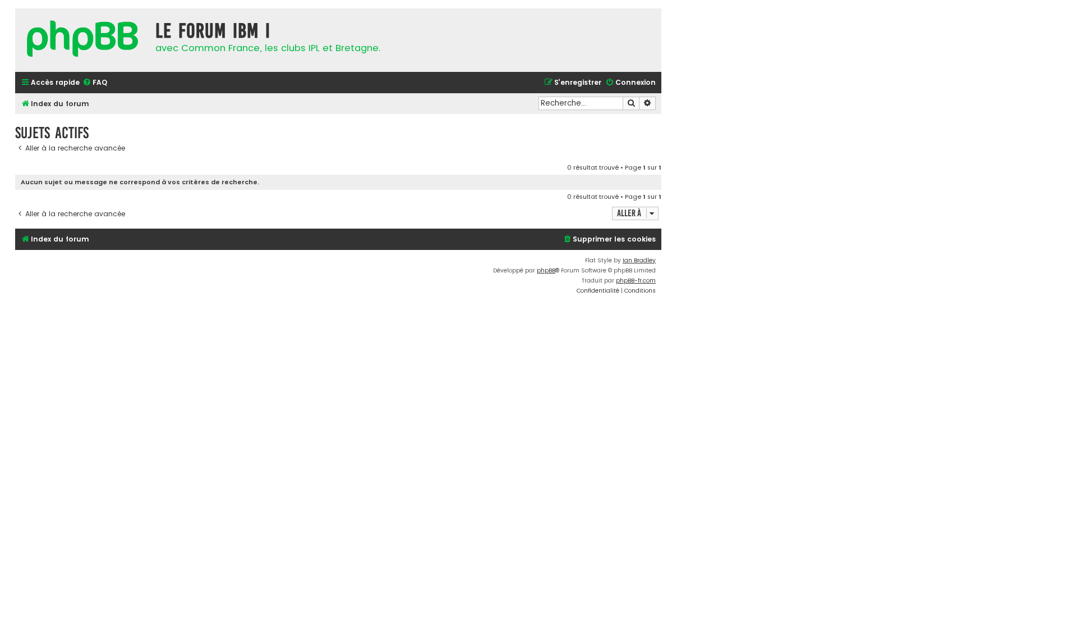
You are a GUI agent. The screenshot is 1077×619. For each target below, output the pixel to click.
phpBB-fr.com (636, 280)
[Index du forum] (82, 40)
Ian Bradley (639, 260)
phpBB (546, 270)
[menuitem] (94, 82)
